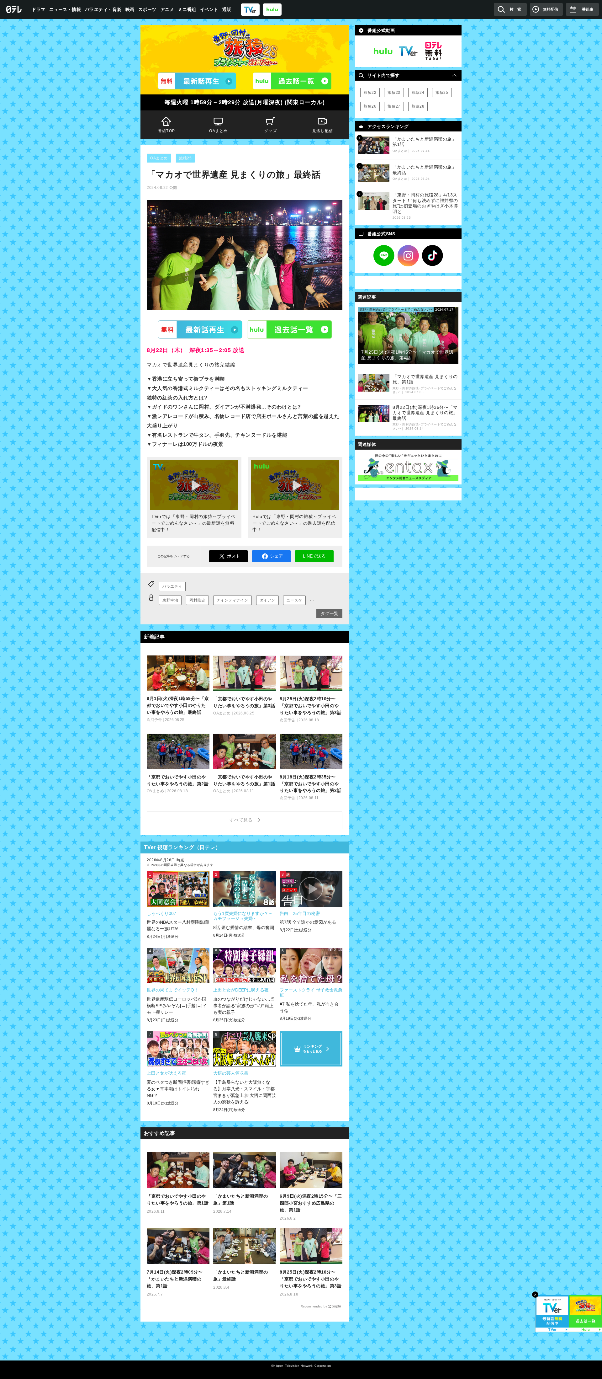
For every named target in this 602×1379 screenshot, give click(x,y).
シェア (276, 556)
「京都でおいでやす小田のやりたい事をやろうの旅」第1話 (178, 1199)
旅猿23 (394, 92)
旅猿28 (418, 106)
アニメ (167, 9)
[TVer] (250, 9)
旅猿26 (370, 106)
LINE (384, 255)
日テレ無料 (433, 51)
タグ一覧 (329, 613)
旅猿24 (418, 92)
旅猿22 (370, 92)
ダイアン (267, 600)
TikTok (432, 255)
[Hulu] (292, 81)
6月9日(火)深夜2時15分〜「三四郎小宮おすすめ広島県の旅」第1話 (311, 1203)
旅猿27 (394, 106)
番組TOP (166, 131)
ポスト (233, 556)
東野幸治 (170, 600)
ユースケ (294, 600)
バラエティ (172, 586)
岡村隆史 (197, 600)
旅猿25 (185, 158)
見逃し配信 (322, 131)
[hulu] (272, 9)
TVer (200, 329)
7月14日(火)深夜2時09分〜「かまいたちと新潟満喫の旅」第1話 (175, 1278)
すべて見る (242, 819)
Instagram (408, 255)
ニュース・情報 (65, 9)
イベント (209, 9)
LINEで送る (314, 556)
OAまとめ (218, 131)
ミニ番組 (187, 9)
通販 (226, 9)
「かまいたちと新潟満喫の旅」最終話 (240, 1275)
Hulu (289, 329)
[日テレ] (14, 9)
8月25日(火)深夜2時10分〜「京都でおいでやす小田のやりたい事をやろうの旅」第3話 (310, 1278)
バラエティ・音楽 (103, 9)
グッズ (270, 131)
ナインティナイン (232, 600)
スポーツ (147, 9)
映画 (130, 9)
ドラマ (38, 9)
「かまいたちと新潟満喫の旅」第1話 (240, 1199)
